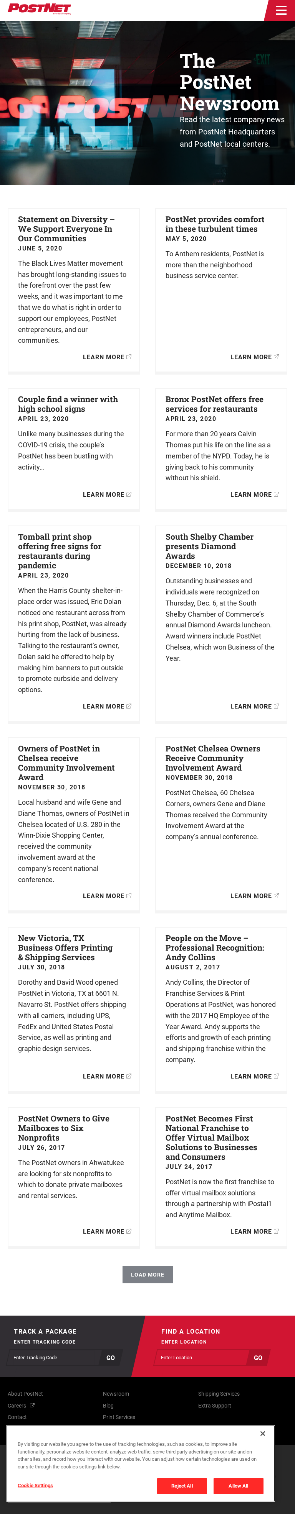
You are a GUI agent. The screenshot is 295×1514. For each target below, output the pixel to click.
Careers (17, 1406)
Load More (147, 1275)
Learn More (103, 357)
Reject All (181, 1486)
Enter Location (184, 1342)
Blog (108, 1406)
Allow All (238, 1486)
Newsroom (116, 1394)
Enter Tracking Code (45, 1342)
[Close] (262, 1433)
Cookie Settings (35, 1485)
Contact (17, 1417)
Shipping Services (219, 1394)
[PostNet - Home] (39, 10)
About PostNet (25, 1394)
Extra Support (214, 1406)
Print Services (119, 1417)
